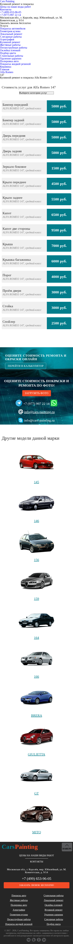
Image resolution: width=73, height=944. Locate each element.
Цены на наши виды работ (15, 6)
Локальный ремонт (11, 34)
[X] (39, 940)
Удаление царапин (10, 58)
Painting (20, 846)
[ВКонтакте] (29, 940)
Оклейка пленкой (10, 50)
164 (36, 637)
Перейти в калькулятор (25, 365)
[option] (36, 216)
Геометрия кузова (10, 31)
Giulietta (36, 754)
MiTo (36, 832)
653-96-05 (10, 12)
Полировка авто (9, 61)
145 (36, 482)
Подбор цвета (8, 53)
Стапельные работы (11, 55)
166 (36, 676)
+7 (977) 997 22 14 (36, 403)
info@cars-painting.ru (39, 412)
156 (36, 560)
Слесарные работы (11, 36)
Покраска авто (19, 895)
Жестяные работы (10, 44)
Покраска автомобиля (12, 28)
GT (36, 793)
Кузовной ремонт (10, 42)
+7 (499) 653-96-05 (36, 878)
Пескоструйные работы (13, 47)
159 (36, 598)
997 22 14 (10, 14)
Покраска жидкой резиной (15, 64)
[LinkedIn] (44, 940)
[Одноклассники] (34, 940)
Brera (36, 715)
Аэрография (7, 39)
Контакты (5, 9)
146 (36, 521)
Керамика (5, 66)
